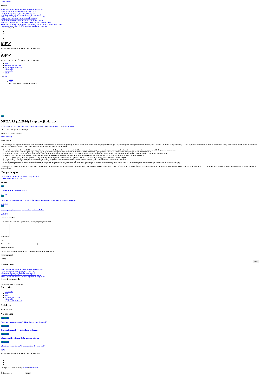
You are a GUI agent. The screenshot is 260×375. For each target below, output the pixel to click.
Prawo (7, 73)
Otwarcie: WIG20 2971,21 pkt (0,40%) (14, 190)
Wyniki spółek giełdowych (13, 67)
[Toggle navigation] (1, 52)
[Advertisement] (130, 100)
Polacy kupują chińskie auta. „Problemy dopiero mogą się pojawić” (22, 269)
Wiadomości (9, 69)
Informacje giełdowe (53, 126)
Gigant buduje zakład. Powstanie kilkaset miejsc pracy (18, 271)
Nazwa (4, 240)
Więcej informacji (6, 136)
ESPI (6, 63)
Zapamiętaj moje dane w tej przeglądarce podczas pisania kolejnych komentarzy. (29, 251)
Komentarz (5, 236)
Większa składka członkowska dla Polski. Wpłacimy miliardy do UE (23, 276)
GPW (44, 126)
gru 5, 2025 (4, 194)
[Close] (1, 371)
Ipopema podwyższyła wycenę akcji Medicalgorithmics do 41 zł (22, 210)
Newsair (25, 368)
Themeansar (34, 368)
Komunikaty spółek (68, 126)
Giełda (16, 126)
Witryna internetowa (7, 247)
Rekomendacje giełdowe (13, 65)
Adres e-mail (5, 244)
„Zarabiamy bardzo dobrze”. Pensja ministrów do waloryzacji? (21, 275)
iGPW (6, 43)
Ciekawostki (9, 71)
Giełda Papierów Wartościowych (30, 126)
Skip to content (5, 2)
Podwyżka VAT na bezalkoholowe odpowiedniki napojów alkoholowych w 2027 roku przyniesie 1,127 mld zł (38, 200)
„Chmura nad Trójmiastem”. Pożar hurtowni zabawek (18, 273)
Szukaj (3, 259)
